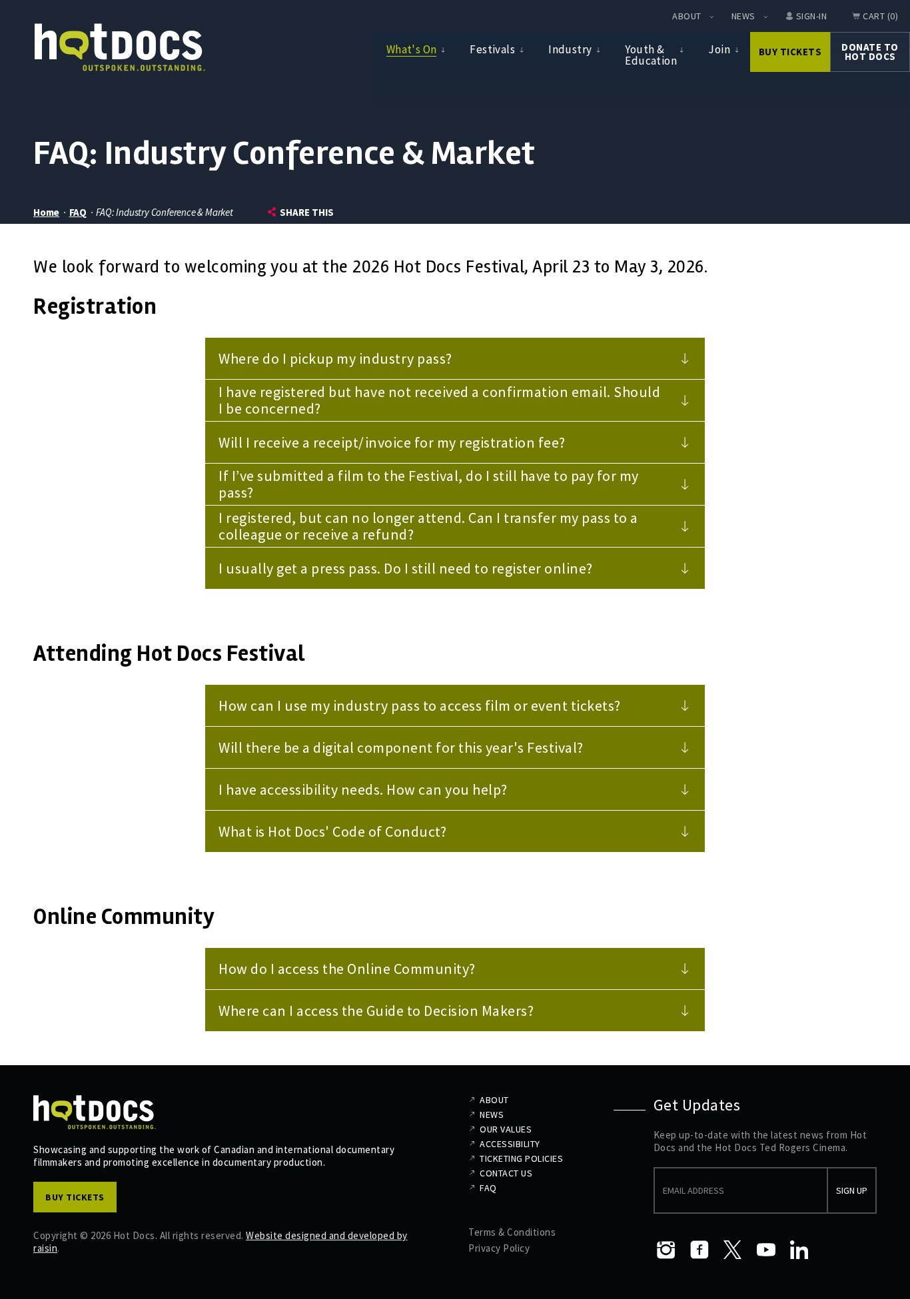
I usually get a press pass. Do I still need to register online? (406, 568)
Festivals (492, 49)
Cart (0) (880, 16)
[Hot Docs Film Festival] (120, 47)
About (686, 16)
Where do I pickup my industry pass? (335, 358)
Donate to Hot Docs (870, 52)
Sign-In (811, 16)
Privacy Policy (499, 1248)
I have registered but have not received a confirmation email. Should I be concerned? (439, 400)
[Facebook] (699, 1249)
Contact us (506, 1173)
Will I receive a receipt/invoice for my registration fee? (392, 442)
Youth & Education (651, 55)
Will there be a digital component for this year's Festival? (401, 747)
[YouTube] (766, 1249)
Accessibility (510, 1143)
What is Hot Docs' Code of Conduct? (332, 831)
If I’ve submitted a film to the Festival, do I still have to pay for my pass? (429, 484)
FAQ (78, 212)
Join (719, 49)
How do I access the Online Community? (347, 968)
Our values (506, 1129)
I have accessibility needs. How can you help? (363, 789)
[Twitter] (732, 1249)
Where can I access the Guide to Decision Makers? (376, 1010)
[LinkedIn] (799, 1249)
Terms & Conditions (512, 1232)
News (743, 16)
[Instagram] (666, 1249)
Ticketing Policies (521, 1158)
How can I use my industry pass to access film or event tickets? (420, 705)
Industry (570, 49)
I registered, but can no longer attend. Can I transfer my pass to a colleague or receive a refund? (428, 526)
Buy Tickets (790, 51)
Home (46, 212)
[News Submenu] (765, 16)
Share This (307, 212)
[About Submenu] (711, 16)
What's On (411, 49)
